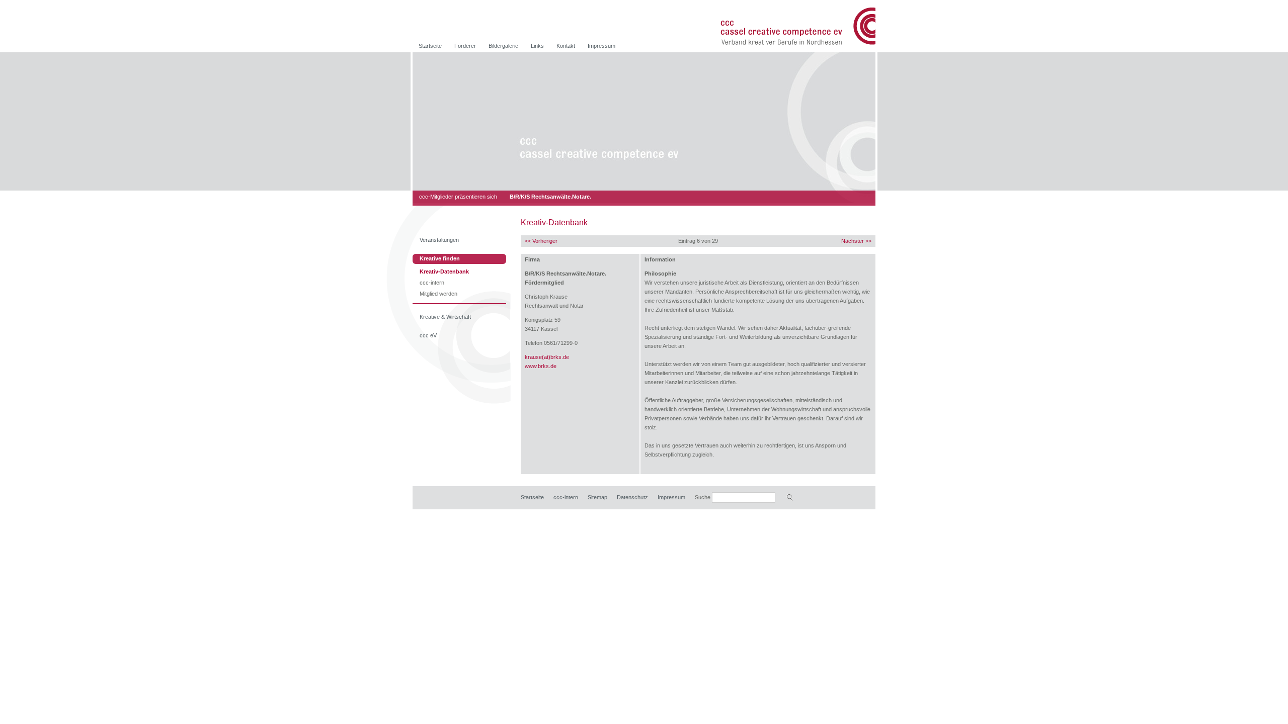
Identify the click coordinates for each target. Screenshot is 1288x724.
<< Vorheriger (541, 241)
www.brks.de (540, 366)
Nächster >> (856, 241)
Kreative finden (440, 258)
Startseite (430, 46)
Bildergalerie (503, 46)
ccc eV (428, 335)
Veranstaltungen (439, 240)
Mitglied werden (438, 294)
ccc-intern (432, 283)
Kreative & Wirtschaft (445, 317)
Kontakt (565, 46)
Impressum (601, 46)
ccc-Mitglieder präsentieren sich (458, 197)
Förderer (465, 46)
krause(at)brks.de (547, 357)
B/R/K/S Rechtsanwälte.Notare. (550, 197)
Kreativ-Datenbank (444, 272)
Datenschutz (632, 497)
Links (537, 46)
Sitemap (597, 497)
